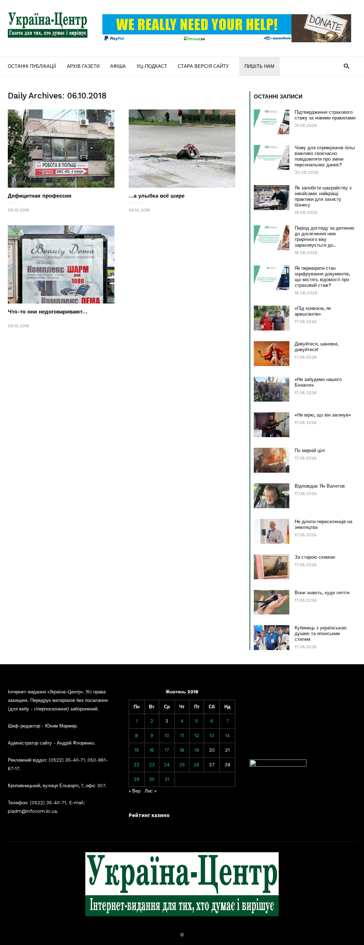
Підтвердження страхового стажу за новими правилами (325, 114)
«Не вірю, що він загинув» (323, 415)
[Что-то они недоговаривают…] (61, 264)
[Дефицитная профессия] (61, 148)
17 (167, 750)
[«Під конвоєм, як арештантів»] (271, 318)
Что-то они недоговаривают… (47, 311)
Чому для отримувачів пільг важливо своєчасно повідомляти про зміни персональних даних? (325, 156)
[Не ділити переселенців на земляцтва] (271, 531)
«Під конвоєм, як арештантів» (313, 311)
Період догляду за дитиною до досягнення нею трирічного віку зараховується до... (324, 236)
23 (152, 764)
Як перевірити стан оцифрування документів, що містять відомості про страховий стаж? (322, 276)
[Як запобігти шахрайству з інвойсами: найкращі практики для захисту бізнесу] (271, 197)
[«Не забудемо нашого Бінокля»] (271, 389)
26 (196, 764)
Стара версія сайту (203, 66)
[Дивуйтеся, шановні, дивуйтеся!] (271, 353)
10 (167, 735)
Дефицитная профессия (39, 196)
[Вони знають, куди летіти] (271, 602)
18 (182, 750)
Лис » (150, 791)
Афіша (118, 66)
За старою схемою (315, 557)
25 (182, 764)
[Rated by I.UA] (278, 765)
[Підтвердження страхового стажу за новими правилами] (271, 121)
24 (167, 764)
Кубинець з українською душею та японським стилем (321, 633)
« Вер (134, 791)
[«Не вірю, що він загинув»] (271, 424)
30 (152, 779)
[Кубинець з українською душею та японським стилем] (271, 637)
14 (227, 735)
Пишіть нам (259, 66)
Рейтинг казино (149, 815)
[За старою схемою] (271, 566)
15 (136, 750)
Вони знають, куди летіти (322, 592)
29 (136, 779)
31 (167, 779)
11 (182, 735)
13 (211, 735)
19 (196, 750)
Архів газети (83, 66)
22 (136, 764)
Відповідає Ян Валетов (320, 486)
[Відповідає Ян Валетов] (271, 495)
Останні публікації (32, 66)
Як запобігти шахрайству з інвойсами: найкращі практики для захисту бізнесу (323, 196)
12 (196, 735)
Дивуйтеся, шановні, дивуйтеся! (317, 346)
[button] (346, 66)
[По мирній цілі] (271, 460)
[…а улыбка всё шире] (182, 148)
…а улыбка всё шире (156, 196)
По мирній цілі (310, 450)
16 (151, 750)
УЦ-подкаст (151, 66)
